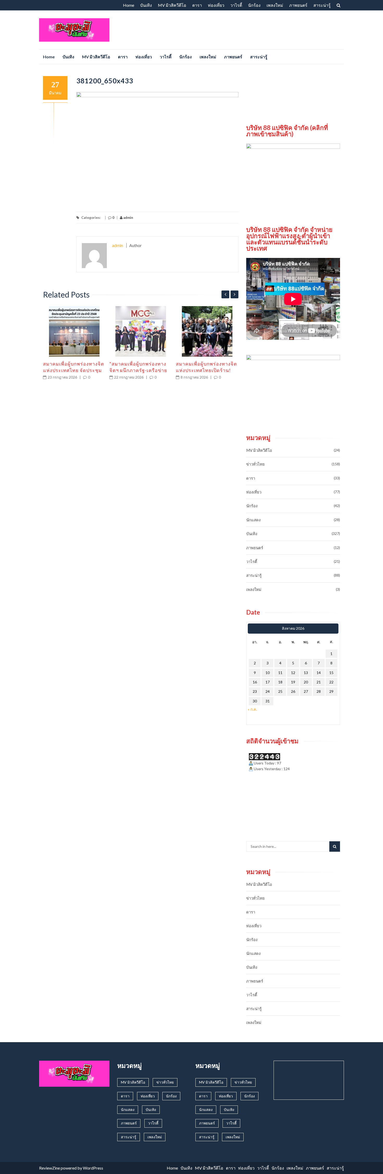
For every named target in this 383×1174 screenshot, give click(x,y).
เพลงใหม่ (275, 5)
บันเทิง (146, 5)
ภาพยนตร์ (298, 5)
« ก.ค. (252, 709)
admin (127, 217)
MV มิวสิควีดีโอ (172, 5)
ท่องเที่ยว (216, 5)
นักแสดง (253, 519)
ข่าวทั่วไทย (255, 464)
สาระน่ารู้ (322, 5)
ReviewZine (49, 1167)
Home (128, 5)
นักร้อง (254, 5)
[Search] (334, 846)
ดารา (197, 5)
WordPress (93, 1167)
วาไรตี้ (236, 5)
